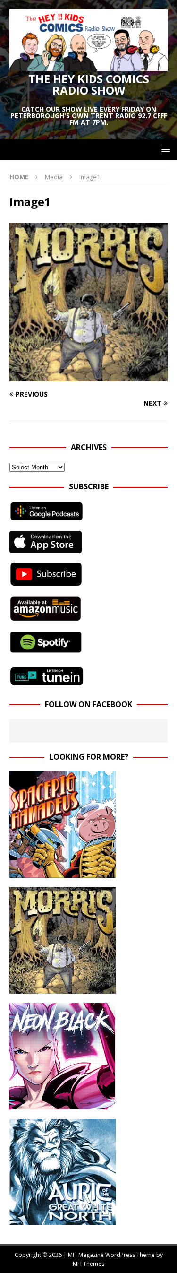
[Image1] (88, 376)
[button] (164, 149)
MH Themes (88, 1264)
